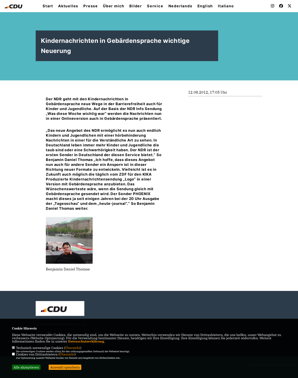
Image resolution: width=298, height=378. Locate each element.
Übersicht (72, 348)
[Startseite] (60, 309)
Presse (90, 6)
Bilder (135, 6)
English (205, 6)
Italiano (226, 6)
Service (155, 6)
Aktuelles (68, 6)
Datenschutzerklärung (86, 341)
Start (48, 6)
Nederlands (180, 6)
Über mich (113, 6)
